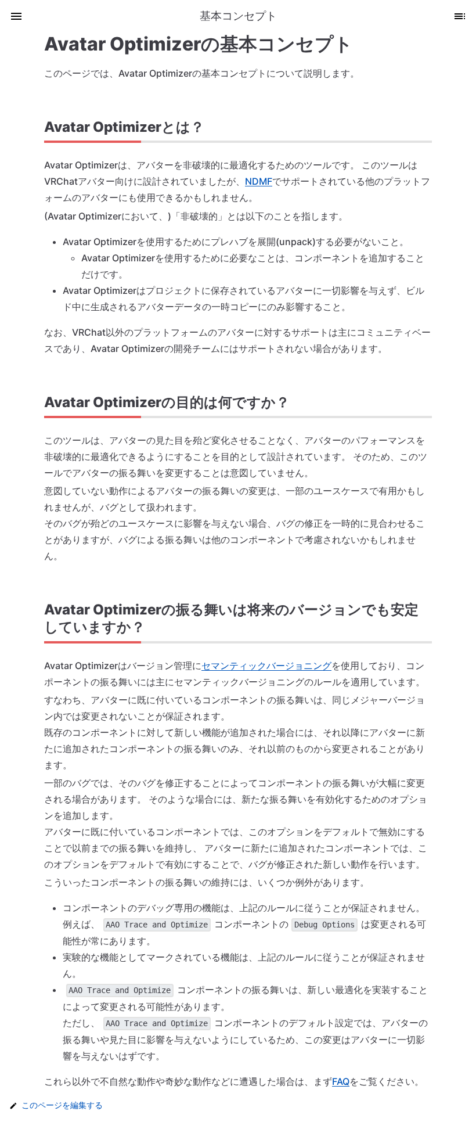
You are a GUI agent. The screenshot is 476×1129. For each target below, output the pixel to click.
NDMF (258, 181)
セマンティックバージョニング (266, 665)
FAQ (340, 1081)
